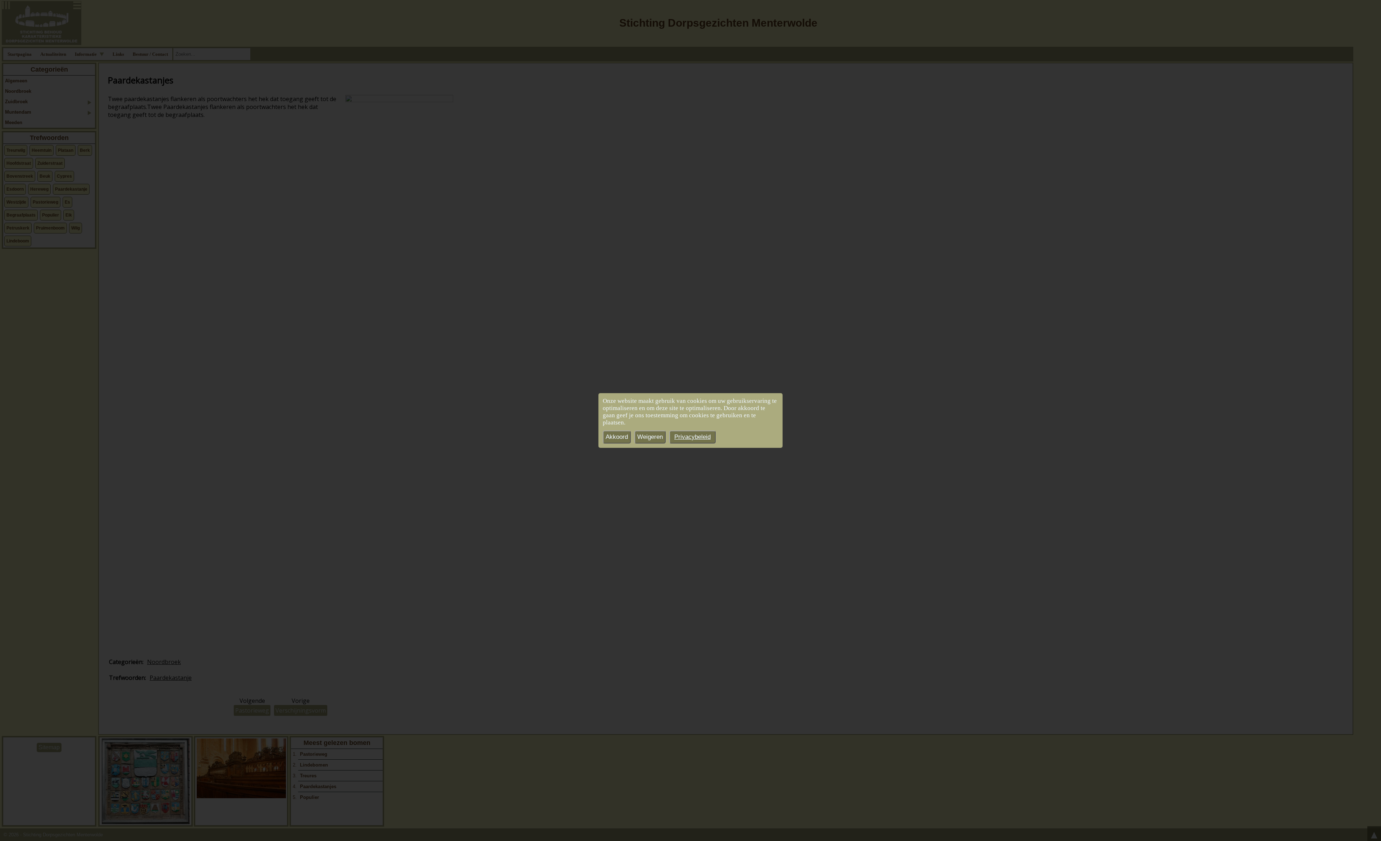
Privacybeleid (692, 436)
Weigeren (650, 436)
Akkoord (617, 436)
